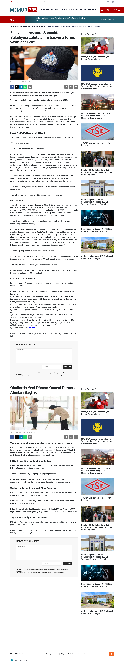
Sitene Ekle (42, 2)
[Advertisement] (62, 633)
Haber (64, 10)
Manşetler (17, 2)
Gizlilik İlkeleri (72, 654)
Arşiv (35, 2)
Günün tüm (107, 19)
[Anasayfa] (11, 2)
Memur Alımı (41, 26)
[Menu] (102, 10)
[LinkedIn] (21, 87)
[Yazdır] (30, 87)
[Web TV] (108, 2)
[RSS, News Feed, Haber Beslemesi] (111, 654)
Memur (83, 10)
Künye (57, 654)
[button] (66, 87)
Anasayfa (16, 26)
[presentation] (17, 19)
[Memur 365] (23, 10)
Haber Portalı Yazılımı (20, 660)
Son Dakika (73, 10)
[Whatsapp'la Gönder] (25, 87)
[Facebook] (12, 87)
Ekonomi (92, 10)
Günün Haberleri (27, 2)
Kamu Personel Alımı (50, 10)
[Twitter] (17, 87)
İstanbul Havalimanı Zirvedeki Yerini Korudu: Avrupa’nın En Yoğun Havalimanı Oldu (60, 19)
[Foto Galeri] (113, 2)
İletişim (63, 654)
